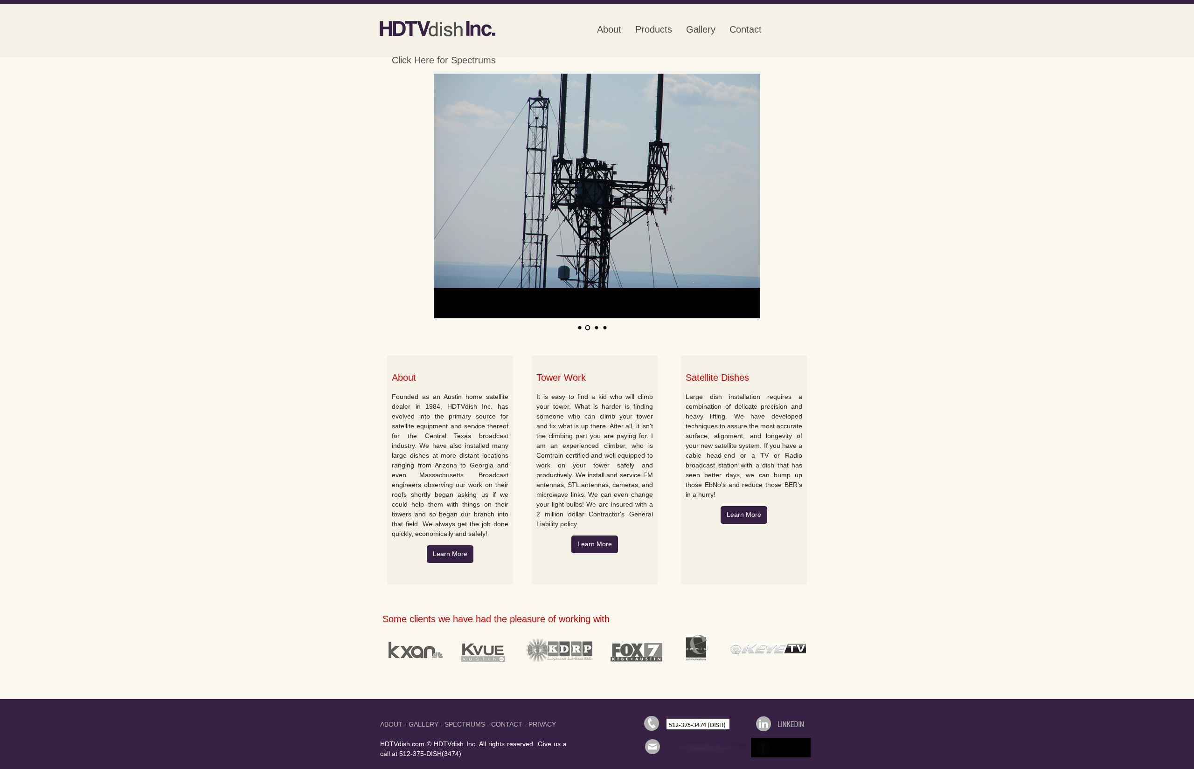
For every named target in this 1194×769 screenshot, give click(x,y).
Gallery (700, 29)
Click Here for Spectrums (444, 60)
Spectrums (464, 724)
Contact (745, 29)
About (609, 29)
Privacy (542, 724)
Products (653, 29)
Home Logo (436, 29)
